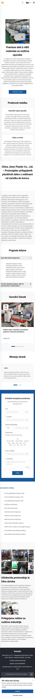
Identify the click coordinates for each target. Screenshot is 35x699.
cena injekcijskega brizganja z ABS (13, 500)
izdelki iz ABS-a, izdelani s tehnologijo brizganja (17, 526)
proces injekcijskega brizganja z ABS (14, 493)
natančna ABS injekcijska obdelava (14, 523)
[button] (13, 346)
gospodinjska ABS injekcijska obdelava (15, 534)
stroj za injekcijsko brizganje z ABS (13, 497)
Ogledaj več (6, 338)
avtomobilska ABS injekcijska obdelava (15, 530)
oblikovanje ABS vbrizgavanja (12, 519)
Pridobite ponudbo (17, 92)
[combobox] (9, 427)
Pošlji (17, 473)
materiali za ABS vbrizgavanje (12, 512)
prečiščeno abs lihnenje (10, 504)
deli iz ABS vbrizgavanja (10, 508)
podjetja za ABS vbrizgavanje (12, 515)
